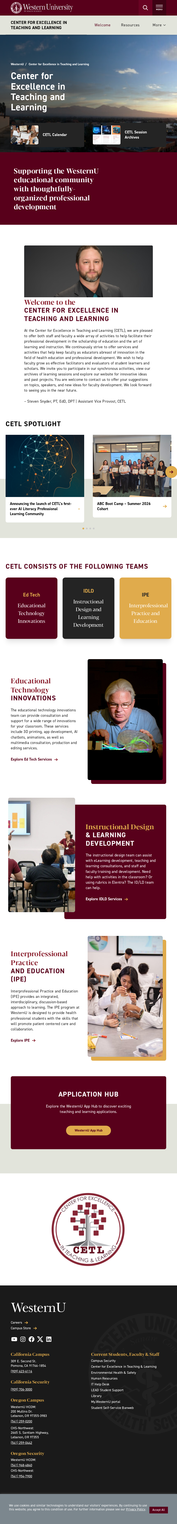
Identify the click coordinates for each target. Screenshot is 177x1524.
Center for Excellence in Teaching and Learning (39, 25)
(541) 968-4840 (21, 1465)
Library (96, 1396)
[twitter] (40, 1339)
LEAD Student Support (107, 1390)
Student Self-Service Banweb (112, 1407)
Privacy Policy (135, 1509)
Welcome (103, 25)
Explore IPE (20, 1040)
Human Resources (104, 1378)
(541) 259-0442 (21, 1442)
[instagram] (22, 1339)
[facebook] (31, 1339)
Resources (130, 25)
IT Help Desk (100, 1384)
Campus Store (21, 1328)
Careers (16, 1322)
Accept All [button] (158, 1510)
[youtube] (14, 1339)
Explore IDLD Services (104, 899)
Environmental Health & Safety (113, 1372)
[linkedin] (48, 1339)
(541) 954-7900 (21, 1476)
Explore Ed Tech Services (31, 759)
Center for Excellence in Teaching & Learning (123, 1366)
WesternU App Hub (89, 1130)
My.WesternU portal (105, 1401)
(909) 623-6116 (21, 1371)
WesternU (17, 64)
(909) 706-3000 (21, 1389)
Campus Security (103, 1360)
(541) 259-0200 (21, 1421)
